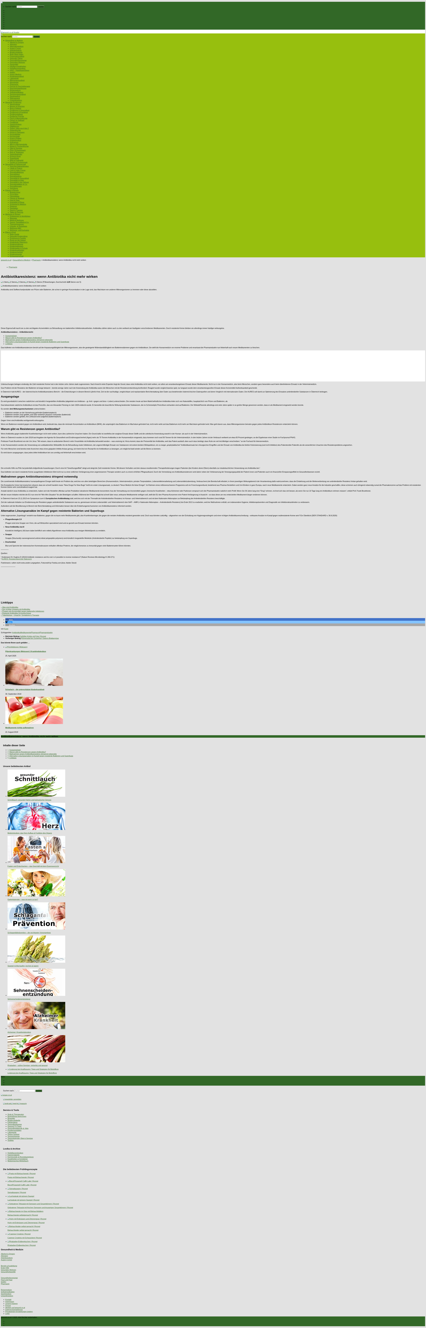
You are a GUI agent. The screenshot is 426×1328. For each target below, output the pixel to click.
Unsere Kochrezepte (13, 17)
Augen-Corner (15, 48)
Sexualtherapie (16, 186)
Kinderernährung (16, 244)
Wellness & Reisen (12, 25)
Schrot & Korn (15, 156)
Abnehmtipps (15, 104)
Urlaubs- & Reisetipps (18, 226)
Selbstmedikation (16, 92)
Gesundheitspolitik (8, 1272)
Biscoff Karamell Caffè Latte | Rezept (22, 1185)
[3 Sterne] (21, 282)
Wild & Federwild (16, 160)
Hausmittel (14, 64)
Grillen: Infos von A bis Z (19, 128)
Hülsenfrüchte (15, 130)
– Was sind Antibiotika (9, 607)
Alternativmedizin (16, 46)
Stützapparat (15, 98)
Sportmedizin (15, 96)
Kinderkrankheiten (17, 250)
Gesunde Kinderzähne (19, 236)
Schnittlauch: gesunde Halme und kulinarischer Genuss (29, 800)
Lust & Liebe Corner (18, 170)
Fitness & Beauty (12, 23)
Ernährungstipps (16, 114)
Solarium (13, 206)
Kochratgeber (15, 134)
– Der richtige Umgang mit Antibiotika (15, 609)
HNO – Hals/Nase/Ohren (19, 70)
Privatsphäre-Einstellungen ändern (19, 1312)
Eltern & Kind (10, 27)
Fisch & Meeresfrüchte (18, 118)
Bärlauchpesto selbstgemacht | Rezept (23, 1215)
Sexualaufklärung (17, 172)
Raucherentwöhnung (18, 88)
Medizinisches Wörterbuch (18, 1161)
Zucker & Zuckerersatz (19, 162)
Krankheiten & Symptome (18, 1159)
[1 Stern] (4, 282)
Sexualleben (15, 174)
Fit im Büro (14, 194)
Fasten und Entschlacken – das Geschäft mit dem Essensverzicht (33, 866)
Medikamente (25, 633)
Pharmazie (14, 84)
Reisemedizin (15, 90)
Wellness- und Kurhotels (19, 230)
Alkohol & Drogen (17, 42)
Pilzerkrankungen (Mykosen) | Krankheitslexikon (25, 651)
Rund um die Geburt (18, 240)
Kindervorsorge (16, 254)
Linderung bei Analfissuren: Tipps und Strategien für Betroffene (32, 1073)
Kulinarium (14, 142)
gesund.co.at (6, 260)
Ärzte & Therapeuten (16, 1114)
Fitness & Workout (17, 198)
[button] (9, 620)
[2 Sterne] (12, 282)
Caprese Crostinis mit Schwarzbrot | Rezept (25, 1238)
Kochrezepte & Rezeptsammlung (21, 1157)
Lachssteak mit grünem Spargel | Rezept (23, 1200)
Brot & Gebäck (15, 108)
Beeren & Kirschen (17, 106)
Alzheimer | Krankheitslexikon (19, 1032)
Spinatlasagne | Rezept (17, 1192)
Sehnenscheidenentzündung (19, 999)
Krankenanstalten (14, 1130)
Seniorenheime (14, 1136)
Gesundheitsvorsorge (18, 60)
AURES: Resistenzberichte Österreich (17, 559)
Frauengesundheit (17, 56)
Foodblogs (14, 122)
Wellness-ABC (15, 228)
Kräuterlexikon (15, 140)
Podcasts (9, 29)
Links (7, 1314)
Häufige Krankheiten (18, 66)
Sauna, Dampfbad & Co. (19, 222)
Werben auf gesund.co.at (15, 1308)
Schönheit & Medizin (18, 204)
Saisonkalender (16, 154)
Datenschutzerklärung (14, 1310)
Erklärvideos (12, 1122)
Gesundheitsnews (15, 1124)
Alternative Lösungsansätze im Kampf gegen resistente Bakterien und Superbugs (37, 342)
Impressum (9, 1302)
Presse (8, 1306)
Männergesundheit (17, 80)
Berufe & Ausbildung (9, 1266)
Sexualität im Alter (17, 180)
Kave (6, 629)
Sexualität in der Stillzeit (19, 182)
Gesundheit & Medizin (14, 13)
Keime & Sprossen (17, 132)
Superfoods (14, 158)
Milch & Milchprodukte (18, 144)
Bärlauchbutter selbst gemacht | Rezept (23, 1230)
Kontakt (8, 1300)
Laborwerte (14, 78)
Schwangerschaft (16, 256)
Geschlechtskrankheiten (19, 166)
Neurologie (14, 82)
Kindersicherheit (16, 252)
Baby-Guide (14, 234)
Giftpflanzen (14, 126)
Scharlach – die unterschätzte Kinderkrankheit (24, 689)
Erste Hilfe (5, 1268)
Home (7, 11)
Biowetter (11, 1118)
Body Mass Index (16, 54)
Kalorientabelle (14, 1155)
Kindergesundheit (17, 76)
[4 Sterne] (29, 282)
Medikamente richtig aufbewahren (19, 728)
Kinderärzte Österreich (18, 242)
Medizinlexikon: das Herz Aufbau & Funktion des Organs (30, 833)
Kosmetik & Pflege (17, 202)
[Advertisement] (67, 308)
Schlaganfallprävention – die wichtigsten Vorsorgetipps (29, 933)
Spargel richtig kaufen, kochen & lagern (23, 966)
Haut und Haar (6, 1280)
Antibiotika (16, 633)
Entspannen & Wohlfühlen (20, 216)
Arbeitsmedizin (16, 50)
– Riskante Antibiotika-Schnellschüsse (16, 613)
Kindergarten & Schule (19, 248)
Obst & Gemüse (16, 148)
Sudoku (11, 1140)
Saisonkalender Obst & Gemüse (20, 1138)
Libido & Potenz (16, 168)
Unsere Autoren (11, 1304)
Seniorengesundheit (18, 94)
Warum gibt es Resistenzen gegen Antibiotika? (23, 338)
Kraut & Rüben (15, 138)
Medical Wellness (17, 220)
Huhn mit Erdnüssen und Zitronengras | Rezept (26, 1223)
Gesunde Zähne (16, 58)
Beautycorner (15, 192)
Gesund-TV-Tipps (14, 1126)
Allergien (13, 44)
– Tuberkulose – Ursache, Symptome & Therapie (20, 615)
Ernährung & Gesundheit (19, 110)
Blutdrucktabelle (16, 52)
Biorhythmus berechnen (17, 1116)
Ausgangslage (11, 336)
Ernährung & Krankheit (19, 112)
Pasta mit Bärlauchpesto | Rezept (21, 1177)
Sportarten (14, 208)
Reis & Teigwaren (17, 152)
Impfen (12, 72)
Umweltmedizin (16, 100)
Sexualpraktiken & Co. (18, 184)
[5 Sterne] (38, 282)
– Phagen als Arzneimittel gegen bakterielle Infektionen (22, 611)
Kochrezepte (15, 136)
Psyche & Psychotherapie (20, 86)
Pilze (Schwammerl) (18, 150)
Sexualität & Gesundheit (19, 178)
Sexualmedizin (16, 176)
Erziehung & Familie (18, 238)
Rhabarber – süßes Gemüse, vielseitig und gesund (27, 1065)
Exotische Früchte (17, 116)
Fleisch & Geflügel (17, 120)
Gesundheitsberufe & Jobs (18, 1128)
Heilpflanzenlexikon (17, 68)
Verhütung (14, 188)
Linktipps (8, 344)
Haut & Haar (15, 200)
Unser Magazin (11, 19)
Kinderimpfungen (16, 246)
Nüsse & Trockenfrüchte (19, 146)
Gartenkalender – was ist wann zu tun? (23, 899)
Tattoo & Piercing (16, 212)
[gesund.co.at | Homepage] (7, 3)
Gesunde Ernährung (13, 15)
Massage (13, 218)
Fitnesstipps (14, 196)
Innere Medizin (15, 74)
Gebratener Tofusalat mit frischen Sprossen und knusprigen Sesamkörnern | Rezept (40, 1208)
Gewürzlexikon (16, 124)
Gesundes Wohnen (17, 62)
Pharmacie (35, 633)
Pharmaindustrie (46, 633)
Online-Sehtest (13, 1134)
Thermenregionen (17, 224)
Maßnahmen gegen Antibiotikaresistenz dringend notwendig (29, 340)
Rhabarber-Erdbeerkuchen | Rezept (22, 1245)
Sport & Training (16, 210)
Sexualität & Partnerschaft (15, 21)
